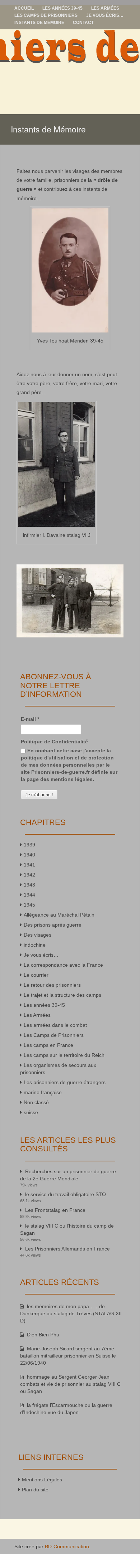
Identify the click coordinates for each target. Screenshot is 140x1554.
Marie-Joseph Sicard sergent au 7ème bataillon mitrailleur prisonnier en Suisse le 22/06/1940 (68, 1356)
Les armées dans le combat (55, 1025)
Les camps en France (48, 1045)
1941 (29, 865)
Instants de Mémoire (39, 22)
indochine (35, 945)
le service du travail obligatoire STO (65, 1194)
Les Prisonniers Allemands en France (67, 1249)
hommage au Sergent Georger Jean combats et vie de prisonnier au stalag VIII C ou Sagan (70, 1384)
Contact (83, 22)
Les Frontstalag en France (55, 1210)
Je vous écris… (104, 15)
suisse (31, 1112)
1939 (29, 845)
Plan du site (35, 1489)
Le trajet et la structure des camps (62, 995)
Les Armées (105, 8)
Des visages (37, 935)
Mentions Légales (42, 1479)
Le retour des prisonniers (52, 985)
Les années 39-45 (62, 8)
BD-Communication (67, 1546)
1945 (29, 905)
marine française (43, 1092)
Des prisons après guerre (52, 925)
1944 (29, 895)
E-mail (30, 719)
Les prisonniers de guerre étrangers (65, 1082)
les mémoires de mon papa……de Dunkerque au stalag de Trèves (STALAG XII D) (71, 1313)
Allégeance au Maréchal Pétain (59, 915)
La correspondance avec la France (63, 965)
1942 (29, 875)
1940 (29, 855)
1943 (29, 885)
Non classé (36, 1102)
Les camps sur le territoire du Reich (64, 1055)
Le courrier (36, 975)
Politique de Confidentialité (54, 741)
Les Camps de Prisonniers (46, 15)
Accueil (24, 8)
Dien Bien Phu (43, 1334)
